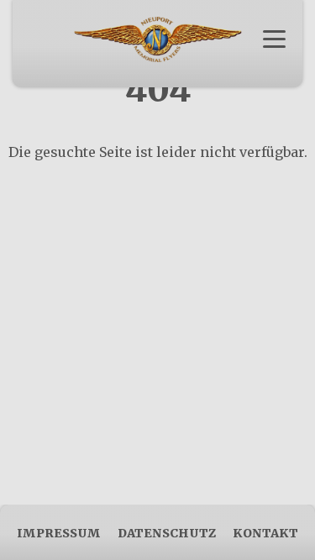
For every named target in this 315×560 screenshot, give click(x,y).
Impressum (59, 533)
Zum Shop (157, 66)
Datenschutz (167, 533)
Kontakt (265, 533)
